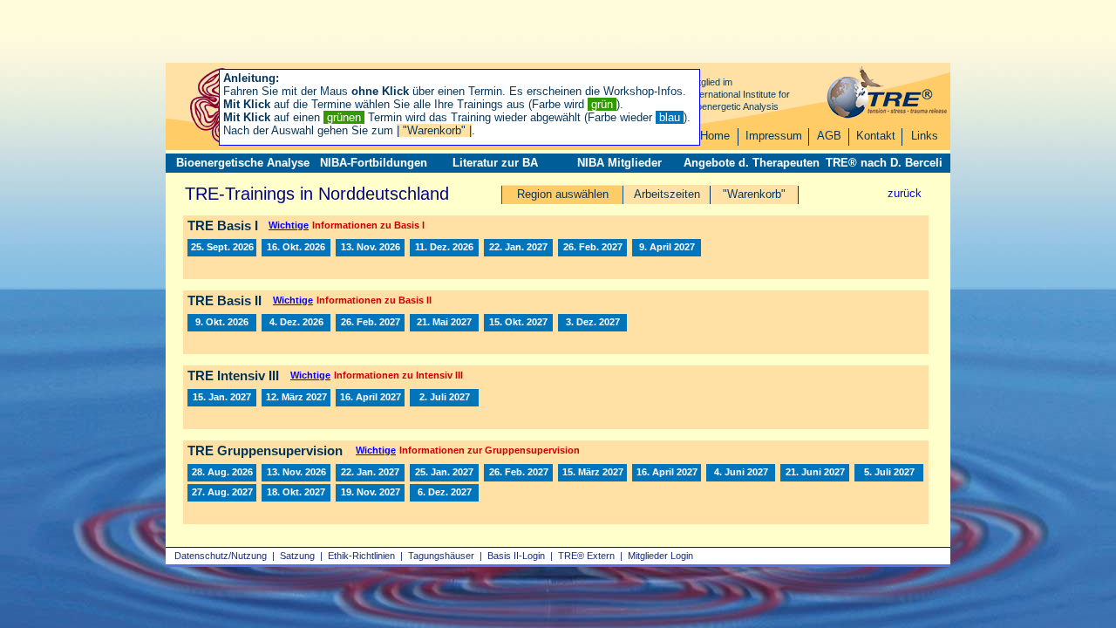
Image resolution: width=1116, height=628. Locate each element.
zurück (905, 193)
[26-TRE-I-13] (221, 247)
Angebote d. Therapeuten (752, 162)
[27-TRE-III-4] (444, 397)
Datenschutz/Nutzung (220, 555)
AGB (829, 135)
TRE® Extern (586, 555)
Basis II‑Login (516, 555)
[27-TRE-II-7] (592, 322)
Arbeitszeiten (667, 194)
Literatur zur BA (495, 162)
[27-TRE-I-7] (666, 247)
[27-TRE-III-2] (296, 397)
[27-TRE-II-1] (370, 322)
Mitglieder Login (660, 555)
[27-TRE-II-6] (518, 322)
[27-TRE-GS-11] (814, 472)
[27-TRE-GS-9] (740, 472)
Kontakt (875, 135)
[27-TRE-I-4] (592, 247)
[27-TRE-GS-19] (370, 493)
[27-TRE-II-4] (444, 322)
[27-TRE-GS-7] (666, 472)
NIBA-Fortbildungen (373, 162)
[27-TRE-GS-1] (370, 472)
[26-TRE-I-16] (370, 247)
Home (715, 135)
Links (924, 135)
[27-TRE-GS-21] (444, 493)
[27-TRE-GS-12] (888, 472)
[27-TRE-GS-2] (444, 472)
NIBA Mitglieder (619, 162)
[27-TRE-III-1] (221, 397)
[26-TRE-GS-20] (296, 472)
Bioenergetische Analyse (243, 162)
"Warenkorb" (754, 194)
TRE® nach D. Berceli (884, 162)
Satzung (297, 555)
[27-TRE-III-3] (370, 397)
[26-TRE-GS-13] (221, 472)
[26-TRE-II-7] (296, 322)
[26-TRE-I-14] (296, 247)
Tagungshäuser (441, 555)
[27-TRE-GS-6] (592, 472)
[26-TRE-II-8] (221, 322)
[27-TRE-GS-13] (221, 493)
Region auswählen (563, 194)
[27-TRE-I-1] (518, 247)
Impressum (773, 135)
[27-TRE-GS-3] (518, 472)
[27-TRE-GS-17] (296, 493)
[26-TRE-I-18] (444, 247)
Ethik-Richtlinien (361, 555)
